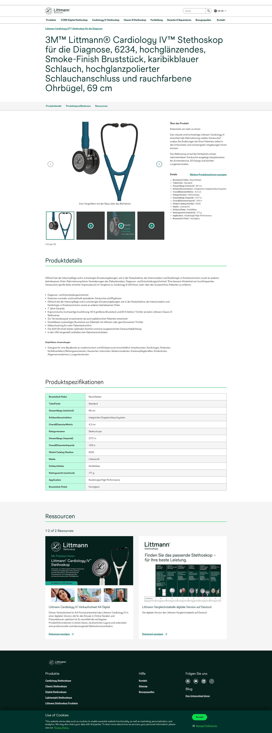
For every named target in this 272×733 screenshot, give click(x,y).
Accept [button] (199, 717)
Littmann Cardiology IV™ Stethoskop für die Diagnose (73, 28)
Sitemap (143, 686)
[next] (159, 164)
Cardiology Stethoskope (58, 680)
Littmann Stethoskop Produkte (61, 703)
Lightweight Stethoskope (58, 697)
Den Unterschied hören (198, 696)
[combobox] (197, 10)
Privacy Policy (61, 727)
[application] (104, 161)
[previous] (50, 164)
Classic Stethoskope (56, 686)
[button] (205, 726)
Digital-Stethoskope (55, 692)
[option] (104, 164)
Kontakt (143, 680)
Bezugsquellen (146, 692)
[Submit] (209, 10)
